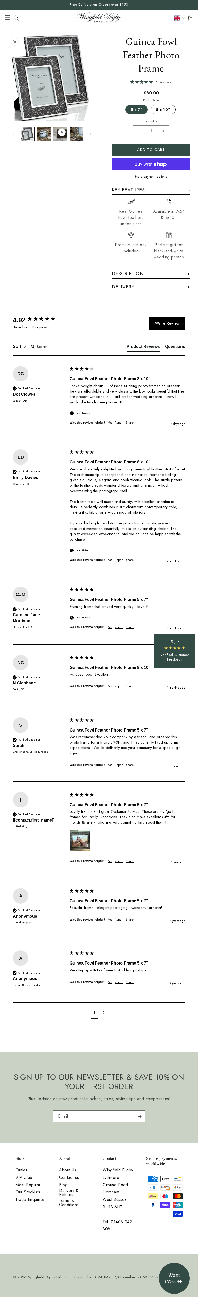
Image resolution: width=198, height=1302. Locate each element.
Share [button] (130, 423)
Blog (63, 1185)
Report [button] (119, 423)
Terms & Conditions (69, 1203)
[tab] (143, 348)
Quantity (151, 121)
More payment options (151, 176)
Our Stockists (27, 1192)
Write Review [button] (167, 323)
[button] (7, 18)
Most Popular (27, 1185)
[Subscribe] (139, 1116)
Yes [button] (110, 423)
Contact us (69, 1177)
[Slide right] (90, 134)
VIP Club (23, 1177)
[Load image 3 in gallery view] (77, 134)
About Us (67, 1170)
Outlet (21, 1170)
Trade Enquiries (30, 1200)
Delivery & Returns (69, 1193)
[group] (40, 320)
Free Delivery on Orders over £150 (99, 4)
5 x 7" (136, 109)
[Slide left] (13, 134)
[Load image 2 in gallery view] (44, 134)
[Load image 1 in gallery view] (27, 134)
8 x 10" (163, 109)
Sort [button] (17, 346)
